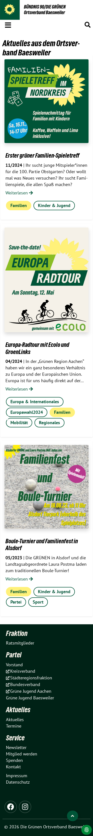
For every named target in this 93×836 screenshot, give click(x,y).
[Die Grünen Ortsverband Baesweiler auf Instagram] (25, 807)
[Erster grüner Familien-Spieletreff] (46, 101)
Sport (38, 602)
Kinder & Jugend (54, 205)
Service (15, 738)
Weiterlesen (17, 193)
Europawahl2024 (26, 412)
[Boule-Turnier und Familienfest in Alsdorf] (46, 487)
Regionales (49, 422)
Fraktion (17, 633)
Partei (16, 602)
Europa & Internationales (34, 401)
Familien (18, 205)
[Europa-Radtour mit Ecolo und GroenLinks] (46, 280)
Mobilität (19, 422)
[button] (8, 24)
